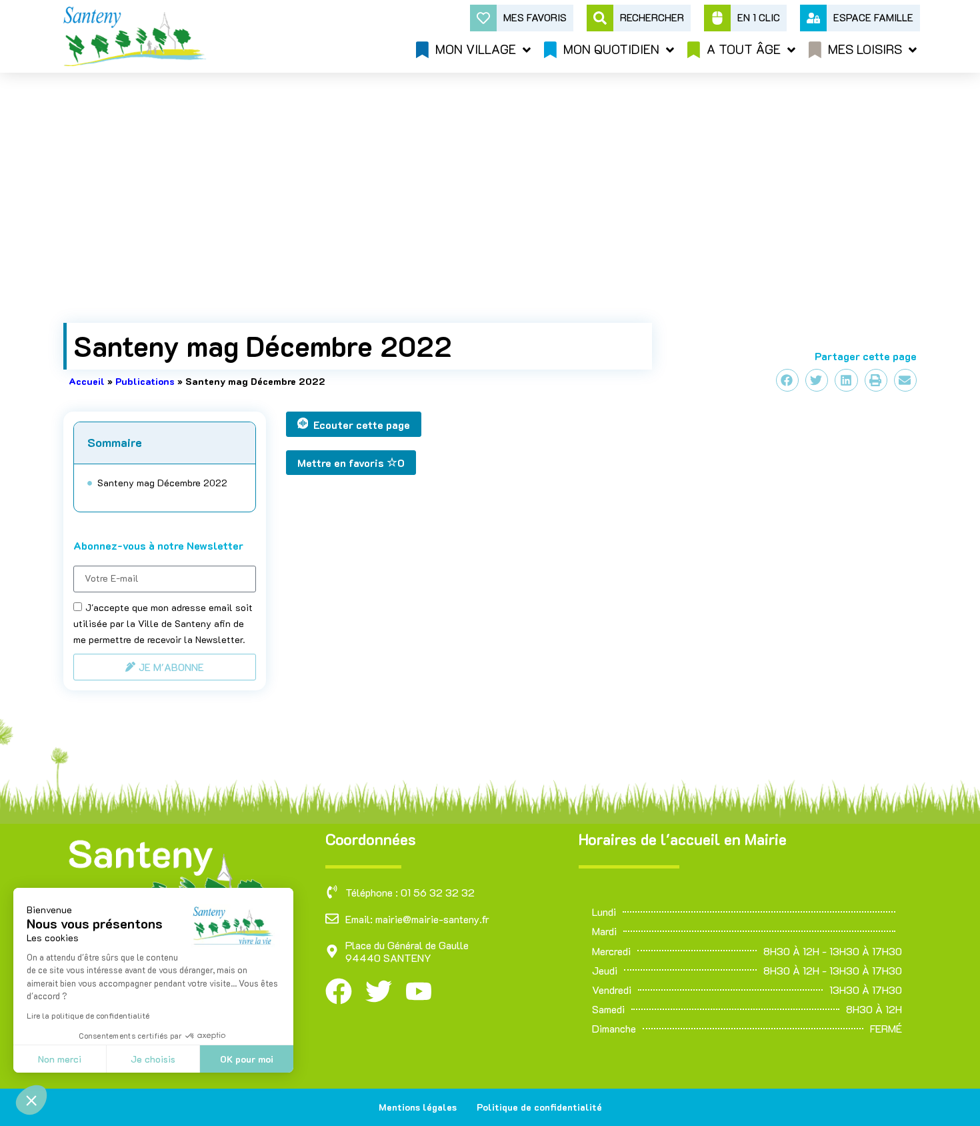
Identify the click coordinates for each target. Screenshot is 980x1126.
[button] (31, 1100)
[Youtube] (418, 991)
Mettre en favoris (351, 463)
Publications (145, 381)
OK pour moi (246, 1059)
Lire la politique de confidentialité (88, 1015)
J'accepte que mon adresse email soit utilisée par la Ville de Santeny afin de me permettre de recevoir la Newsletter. (163, 623)
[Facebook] (338, 991)
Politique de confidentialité (539, 1107)
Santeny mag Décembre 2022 (162, 483)
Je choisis (153, 1059)
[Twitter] (378, 991)
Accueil (87, 381)
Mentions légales (418, 1107)
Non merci (59, 1059)
